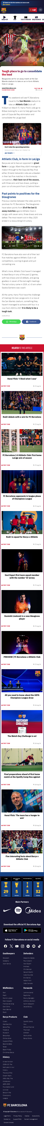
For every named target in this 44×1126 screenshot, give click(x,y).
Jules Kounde (28, 975)
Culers (33, 10)
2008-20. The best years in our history (8, 1067)
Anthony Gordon (29, 1001)
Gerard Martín (28, 972)
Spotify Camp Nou (28, 1022)
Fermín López (7, 998)
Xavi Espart (27, 964)
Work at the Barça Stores (27, 1037)
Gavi (4, 992)
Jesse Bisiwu (27, 1007)
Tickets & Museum (6, 1031)
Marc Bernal (7, 1009)
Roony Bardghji (28, 998)
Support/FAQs (8, 1041)
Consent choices (9, 1122)
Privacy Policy (17, 1116)
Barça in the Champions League (7, 1095)
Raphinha (26, 995)
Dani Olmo (6, 1007)
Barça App (6, 1035)
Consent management (31, 1119)
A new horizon (8, 1061)
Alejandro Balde (28, 958)
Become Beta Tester (7, 1045)
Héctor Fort (27, 980)
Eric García (27, 978)
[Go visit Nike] (7, 910)
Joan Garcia (7, 964)
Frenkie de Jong (8, 1004)
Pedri (4, 995)
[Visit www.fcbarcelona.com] (4, 10)
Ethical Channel (28, 1027)
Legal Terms (7, 1116)
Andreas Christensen (27, 967)
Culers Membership (7, 1022)
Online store (7, 1038)
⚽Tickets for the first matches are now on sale (16, 3)
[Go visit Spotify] (18, 910)
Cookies (27, 1116)
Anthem (26, 1033)
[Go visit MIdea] (33, 910)
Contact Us (7, 1119)
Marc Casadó (7, 1001)
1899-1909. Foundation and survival (8, 1087)
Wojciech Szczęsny (6, 959)
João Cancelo (28, 983)
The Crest (26, 1030)
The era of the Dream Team (7, 1074)
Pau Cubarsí (27, 961)
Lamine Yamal (28, 992)
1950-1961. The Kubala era (8, 1080)
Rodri (5, 1012)
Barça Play (6, 1027)
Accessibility (36, 1116)
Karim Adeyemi (28, 1004)
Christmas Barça (8, 1052)
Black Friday (7, 1049)
